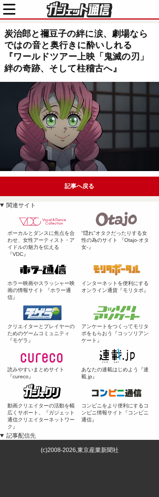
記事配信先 (21, 435)
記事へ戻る (79, 186)
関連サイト (21, 205)
